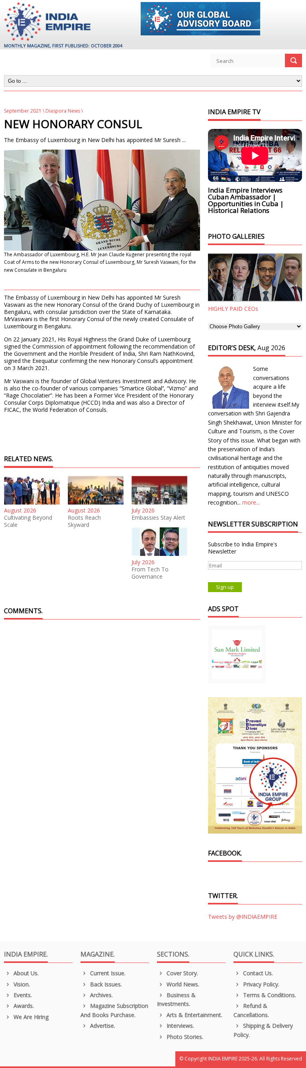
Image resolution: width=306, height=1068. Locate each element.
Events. (22, 995)
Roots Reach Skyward (84, 521)
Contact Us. (257, 973)
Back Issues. (105, 984)
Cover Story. (181, 973)
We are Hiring (30, 1017)
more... (251, 502)
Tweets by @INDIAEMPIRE (242, 916)
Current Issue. (107, 973)
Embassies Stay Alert (158, 517)
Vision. (21, 984)
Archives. (100, 995)
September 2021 (22, 110)
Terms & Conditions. (268, 995)
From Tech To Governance (150, 573)
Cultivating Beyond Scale (28, 521)
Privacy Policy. (260, 984)
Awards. (23, 1006)
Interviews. (179, 1025)
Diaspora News (62, 110)
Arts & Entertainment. (193, 1015)
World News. (182, 984)
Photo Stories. (184, 1037)
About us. (25, 973)
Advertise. (101, 1025)
